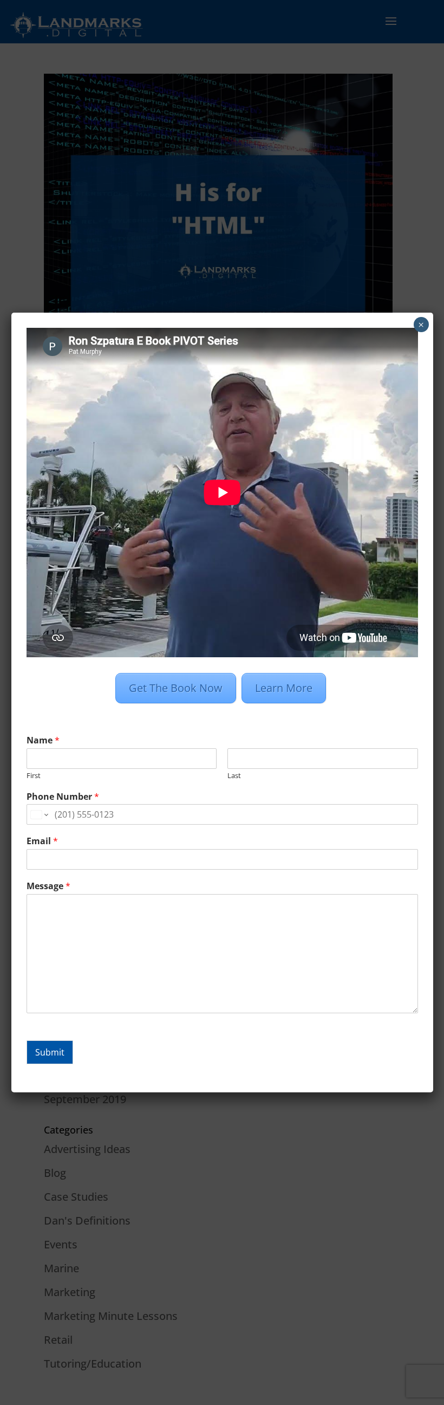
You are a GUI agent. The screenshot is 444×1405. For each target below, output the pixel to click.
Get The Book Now (176, 688)
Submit (49, 1052)
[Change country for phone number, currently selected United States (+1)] (39, 814)
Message (48, 886)
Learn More (283, 688)
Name (43, 740)
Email (42, 841)
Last (234, 775)
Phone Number (63, 796)
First (34, 775)
